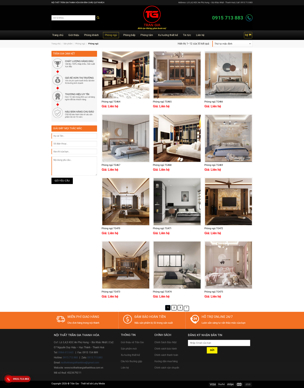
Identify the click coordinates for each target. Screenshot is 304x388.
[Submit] (98, 17)
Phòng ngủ (111, 35)
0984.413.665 (65, 352)
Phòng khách (91, 35)
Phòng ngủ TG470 (111, 228)
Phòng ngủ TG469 (213, 165)
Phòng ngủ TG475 (213, 291)
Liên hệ (200, 35)
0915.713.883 (70, 357)
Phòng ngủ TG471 (162, 228)
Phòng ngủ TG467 (111, 165)
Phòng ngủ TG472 (213, 228)
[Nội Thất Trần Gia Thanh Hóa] (152, 17)
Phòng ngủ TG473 (111, 291)
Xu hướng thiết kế (168, 35)
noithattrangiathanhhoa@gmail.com (80, 362)
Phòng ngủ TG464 (111, 101)
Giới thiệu (73, 35)
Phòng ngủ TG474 (162, 291)
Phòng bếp (129, 35)
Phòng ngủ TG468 (162, 165)
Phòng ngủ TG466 (213, 101)
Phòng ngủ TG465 (162, 101)
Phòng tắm (146, 35)
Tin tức (187, 35)
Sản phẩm (68, 43)
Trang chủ (57, 35)
